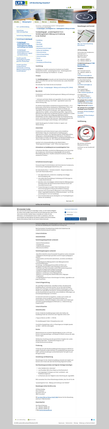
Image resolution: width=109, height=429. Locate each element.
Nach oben (69, 158)
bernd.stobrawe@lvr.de (45, 410)
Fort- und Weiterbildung (23, 27)
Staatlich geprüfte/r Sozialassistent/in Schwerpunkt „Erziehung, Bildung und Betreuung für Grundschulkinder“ (24, 68)
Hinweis (39, 42)
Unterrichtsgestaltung (43, 54)
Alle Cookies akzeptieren (72, 219)
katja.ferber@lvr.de (86, 98)
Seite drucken (33, 419)
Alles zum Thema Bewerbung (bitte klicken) (85, 44)
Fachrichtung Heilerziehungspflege (22, 31)
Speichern (83, 219)
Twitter (94, 420)
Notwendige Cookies (72, 212)
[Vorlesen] (74, 32)
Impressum (61, 423)
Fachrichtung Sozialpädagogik (24, 39)
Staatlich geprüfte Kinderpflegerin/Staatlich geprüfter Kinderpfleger (23, 59)
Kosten (38, 58)
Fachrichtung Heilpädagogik (24, 35)
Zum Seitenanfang (21, 419)
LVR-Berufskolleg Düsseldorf (48, 26)
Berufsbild (39, 44)
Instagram (90, 105)
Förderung (39, 60)
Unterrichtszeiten (41, 56)
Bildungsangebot (60, 26)
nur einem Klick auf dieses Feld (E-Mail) (48, 397)
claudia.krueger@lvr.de (87, 92)
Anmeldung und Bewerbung (44, 62)
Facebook (92, 420)
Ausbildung (39, 40)
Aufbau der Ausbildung (43, 50)
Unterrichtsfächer (41, 52)
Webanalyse (70, 214)
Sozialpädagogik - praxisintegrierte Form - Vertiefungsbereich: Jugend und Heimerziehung (24, 52)
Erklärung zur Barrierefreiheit (87, 423)
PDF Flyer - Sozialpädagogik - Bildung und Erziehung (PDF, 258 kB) (55, 87)
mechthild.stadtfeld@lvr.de (84, 85)
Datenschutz (69, 423)
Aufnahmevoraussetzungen (44, 48)
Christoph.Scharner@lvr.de (84, 75)
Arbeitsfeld (39, 46)
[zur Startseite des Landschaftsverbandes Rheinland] (21, 3)
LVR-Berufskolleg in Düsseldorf (85, 112)
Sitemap (76, 423)
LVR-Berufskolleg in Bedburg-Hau (85, 116)
